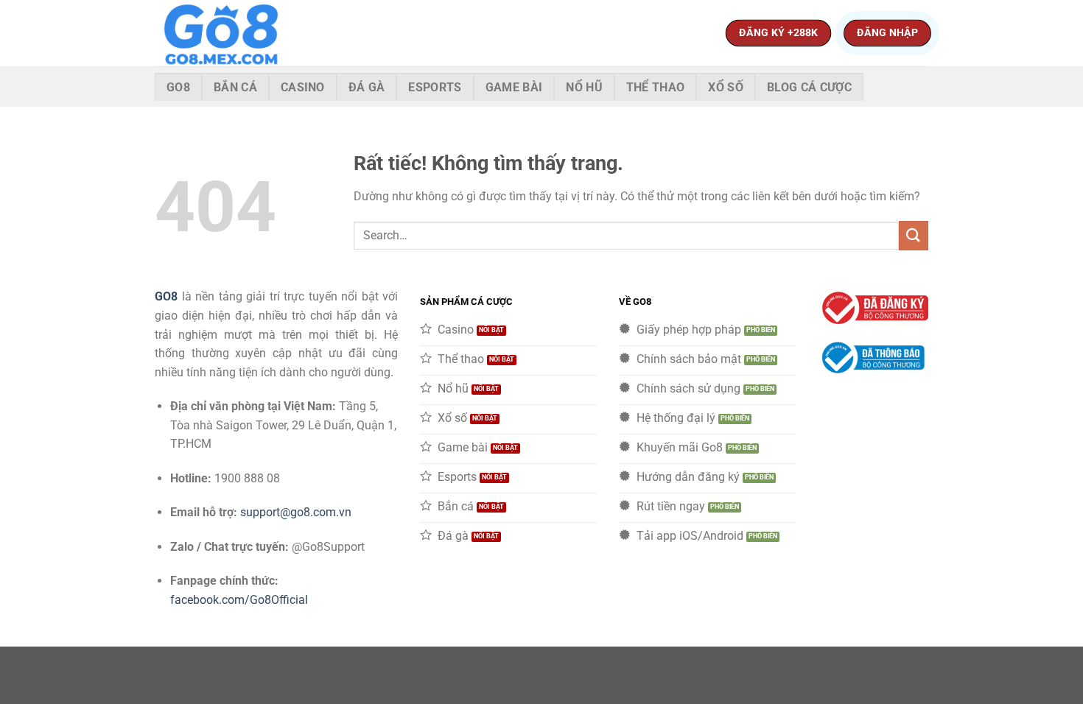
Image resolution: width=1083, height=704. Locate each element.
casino (303, 87)
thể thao (655, 87)
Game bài (514, 87)
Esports (434, 87)
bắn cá (235, 87)
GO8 (166, 296)
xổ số (725, 87)
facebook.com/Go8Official (239, 600)
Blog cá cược (809, 87)
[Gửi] (913, 235)
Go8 (178, 87)
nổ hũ (584, 87)
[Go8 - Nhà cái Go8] (228, 33)
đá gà (366, 87)
